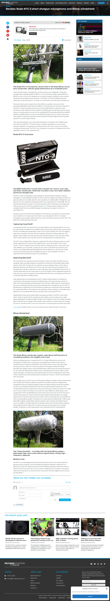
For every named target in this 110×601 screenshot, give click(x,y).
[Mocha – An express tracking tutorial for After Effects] (80, 83)
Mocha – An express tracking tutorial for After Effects (91, 84)
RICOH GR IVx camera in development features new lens (15, 540)
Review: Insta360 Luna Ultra (91, 39)
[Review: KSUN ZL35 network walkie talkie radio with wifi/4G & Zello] (80, 45)
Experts (86, 3)
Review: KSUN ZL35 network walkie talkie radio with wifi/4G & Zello (91, 47)
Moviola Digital (60, 585)
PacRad (58, 578)
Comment (67, 40)
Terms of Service (43, 597)
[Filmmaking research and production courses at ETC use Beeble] (42, 527)
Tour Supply (59, 580)
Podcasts (72, 3)
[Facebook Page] (91, 564)
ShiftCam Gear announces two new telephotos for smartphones (92, 92)
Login (69, 482)
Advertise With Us (35, 575)
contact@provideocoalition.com (16, 578)
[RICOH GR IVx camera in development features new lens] (17, 527)
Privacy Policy (52, 597)
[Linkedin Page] (101, 564)
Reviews (79, 3)
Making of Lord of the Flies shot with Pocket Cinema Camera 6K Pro (91, 540)
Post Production (61, 3)
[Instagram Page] (98, 564)
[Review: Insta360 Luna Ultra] (80, 38)
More (92, 3)
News (42, 3)
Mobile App (33, 578)
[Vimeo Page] (104, 564)
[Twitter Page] (95, 564)
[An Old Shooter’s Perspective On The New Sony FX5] (80, 76)
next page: (16, 307)
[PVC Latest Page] (100, 59)
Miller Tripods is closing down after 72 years (67, 539)
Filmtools (59, 575)
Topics (32, 580)
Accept (90, 596)
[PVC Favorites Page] (100, 21)
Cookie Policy (61, 597)
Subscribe (101, 3)
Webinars (33, 585)
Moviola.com (59, 583)
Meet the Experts (35, 583)
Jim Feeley (17, 40)
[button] (107, 588)
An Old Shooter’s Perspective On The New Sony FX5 (91, 77)
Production (50, 3)
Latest (37, 3)
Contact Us (33, 588)
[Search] (107, 3)
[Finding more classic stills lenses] (80, 52)
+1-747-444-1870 (10, 576)
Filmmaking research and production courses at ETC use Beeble (42, 540)
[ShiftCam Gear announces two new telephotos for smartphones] (80, 90)
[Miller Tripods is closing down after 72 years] (67, 527)
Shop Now (33, 33)
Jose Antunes (15, 542)
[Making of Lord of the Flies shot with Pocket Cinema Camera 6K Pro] (93, 527)
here (44, 206)
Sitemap (69, 597)
